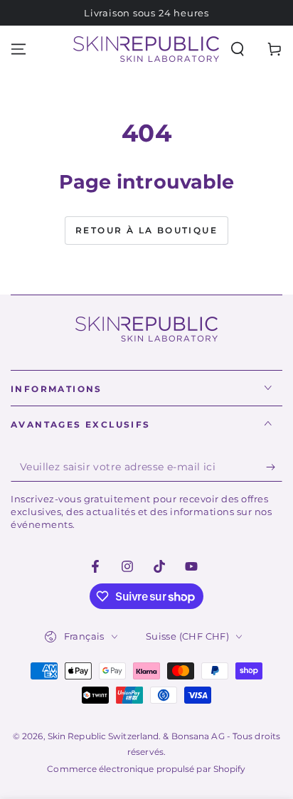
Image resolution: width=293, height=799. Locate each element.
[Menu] (18, 49)
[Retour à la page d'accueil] (146, 49)
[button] (237, 49)
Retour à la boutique (146, 230)
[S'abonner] (274, 467)
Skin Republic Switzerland (103, 736)
